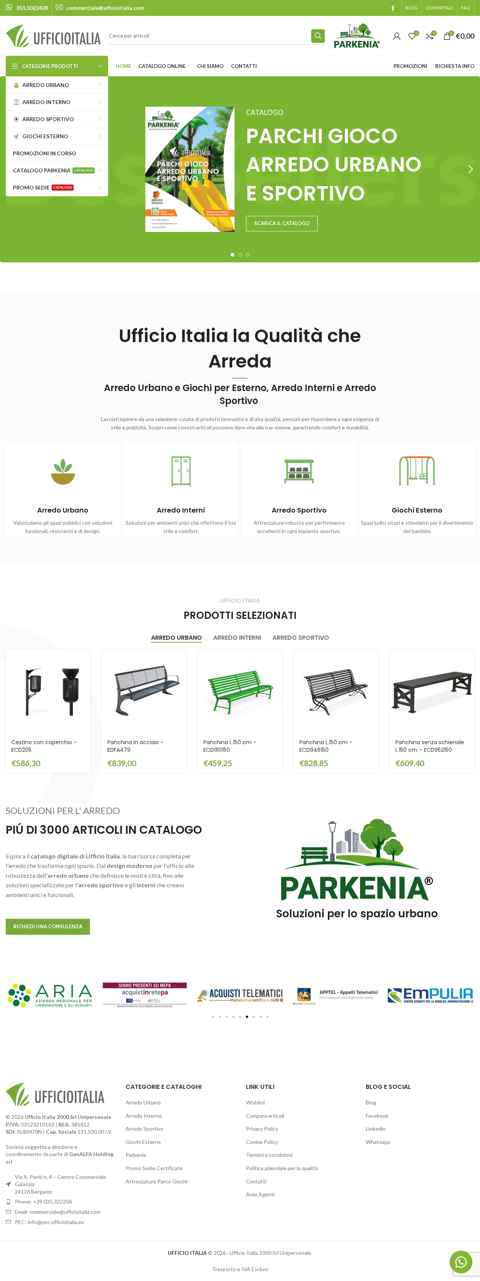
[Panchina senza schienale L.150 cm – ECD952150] (432, 692)
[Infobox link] (27, 8)
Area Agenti (260, 1194)
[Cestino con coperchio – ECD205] (48, 692)
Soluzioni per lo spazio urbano (357, 913)
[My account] (396, 36)
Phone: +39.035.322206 (43, 1201)
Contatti (256, 1181)
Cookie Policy (262, 1142)
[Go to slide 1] (232, 255)
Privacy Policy (262, 1128)
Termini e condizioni (269, 1155)
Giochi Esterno (143, 1142)
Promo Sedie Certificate (154, 1168)
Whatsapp (378, 1142)
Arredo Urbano (143, 1102)
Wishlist (255, 1102)
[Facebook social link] (392, 8)
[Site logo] (53, 35)
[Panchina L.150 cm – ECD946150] (336, 692)
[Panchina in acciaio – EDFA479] (144, 692)
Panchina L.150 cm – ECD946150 (326, 746)
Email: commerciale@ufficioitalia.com (58, 1211)
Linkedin (376, 1128)
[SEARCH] (318, 36)
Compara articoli (265, 1115)
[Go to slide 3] (248, 255)
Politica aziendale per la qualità (282, 1168)
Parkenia (136, 1155)
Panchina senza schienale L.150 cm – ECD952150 (429, 746)
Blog (371, 1102)
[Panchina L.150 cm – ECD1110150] (240, 692)
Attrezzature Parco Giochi (156, 1181)
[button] (470, 169)
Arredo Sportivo (145, 1128)
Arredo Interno (144, 1115)
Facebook (377, 1115)
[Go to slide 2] (240, 255)
